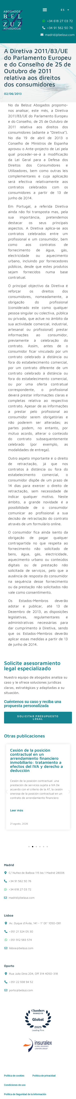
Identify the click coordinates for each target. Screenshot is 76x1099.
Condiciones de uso (15, 1085)
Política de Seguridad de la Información (25, 1094)
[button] (45, 9)
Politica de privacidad (44, 1075)
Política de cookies (14, 1075)
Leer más (16, 810)
